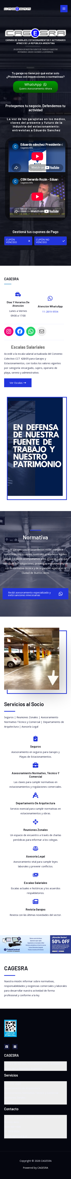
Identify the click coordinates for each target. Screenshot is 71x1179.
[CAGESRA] (17, 9)
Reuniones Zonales (15, 1097)
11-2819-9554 (50, 311)
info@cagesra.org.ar (15, 1136)
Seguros (9, 1102)
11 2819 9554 (11, 1131)
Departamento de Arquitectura (22, 1088)
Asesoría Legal (12, 1083)
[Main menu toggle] (64, 8)
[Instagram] (15, 1046)
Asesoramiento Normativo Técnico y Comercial (31, 1093)
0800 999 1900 (12, 1126)
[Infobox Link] (35, 749)
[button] (18, 240)
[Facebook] (6, 1046)
